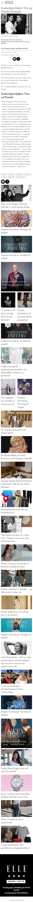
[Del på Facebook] (14, 59)
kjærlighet (11, 177)
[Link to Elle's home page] (16, 869)
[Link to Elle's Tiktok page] (19, 876)
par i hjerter (19, 174)
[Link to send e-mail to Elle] (24, 876)
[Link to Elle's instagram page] (9, 876)
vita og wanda (21, 177)
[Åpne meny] (2, 2)
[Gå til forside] (9, 2)
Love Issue (10, 65)
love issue (27, 174)
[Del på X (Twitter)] (18, 59)
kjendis (4, 174)
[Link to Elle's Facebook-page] (14, 876)
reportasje (11, 174)
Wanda (19, 74)
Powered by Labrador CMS (16, 900)
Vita (13, 74)
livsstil (4, 177)
